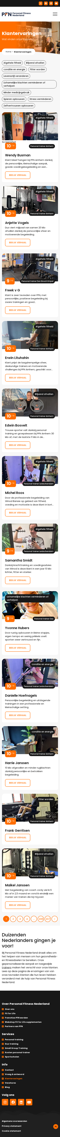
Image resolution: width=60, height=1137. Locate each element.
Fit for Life (10, 1013)
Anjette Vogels (30, 218)
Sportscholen (12, 1056)
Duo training (11, 1044)
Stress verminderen (40, 99)
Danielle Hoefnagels (30, 690)
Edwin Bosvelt (30, 420)
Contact (9, 1070)
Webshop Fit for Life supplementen (23, 1022)
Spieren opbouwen (14, 99)
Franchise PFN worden (16, 1017)
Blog (7, 1087)
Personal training (14, 1039)
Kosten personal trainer (17, 1052)
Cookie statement (11, 1131)
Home (8, 51)
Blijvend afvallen (35, 62)
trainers (6, 967)
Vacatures (10, 1083)
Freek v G (30, 285)
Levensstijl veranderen (16, 76)
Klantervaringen (13, 1078)
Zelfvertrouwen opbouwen (18, 105)
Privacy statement (11, 1126)
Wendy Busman (30, 147)
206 (41, 919)
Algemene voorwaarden (14, 1121)
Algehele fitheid (12, 62)
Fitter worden (37, 69)
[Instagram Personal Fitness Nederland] (40, 3)
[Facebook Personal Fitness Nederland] (46, 3)
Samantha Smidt (30, 555)
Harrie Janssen (30, 758)
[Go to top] (55, 1126)
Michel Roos (30, 488)
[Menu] (55, 14)
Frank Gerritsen (30, 819)
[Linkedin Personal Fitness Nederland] (51, 3)
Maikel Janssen (30, 880)
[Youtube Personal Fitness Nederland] (56, 3)
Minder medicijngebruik (16, 92)
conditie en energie (14, 69)
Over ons (9, 1009)
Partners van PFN (14, 1026)
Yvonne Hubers (30, 623)
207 (48, 919)
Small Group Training (16, 1048)
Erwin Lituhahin (30, 353)
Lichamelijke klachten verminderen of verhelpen (24, 84)
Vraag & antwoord (14, 1074)
